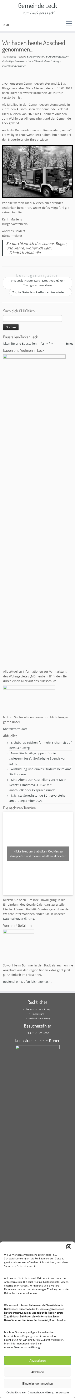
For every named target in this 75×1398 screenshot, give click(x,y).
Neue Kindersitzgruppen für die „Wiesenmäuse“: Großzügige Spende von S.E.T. (37, 758)
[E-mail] (8, 25)
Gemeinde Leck (37, 5)
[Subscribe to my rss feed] (4, 25)
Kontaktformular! (15, 729)
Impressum (62, 1392)
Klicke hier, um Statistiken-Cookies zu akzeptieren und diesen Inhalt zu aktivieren (38, 853)
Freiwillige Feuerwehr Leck (17, 61)
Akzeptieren (37, 1360)
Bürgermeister (35, 56)
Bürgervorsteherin (57, 56)
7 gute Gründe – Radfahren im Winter (40, 292)
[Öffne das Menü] (69, 24)
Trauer (22, 66)
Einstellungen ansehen (37, 1383)
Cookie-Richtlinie (16, 1392)
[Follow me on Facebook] (12, 25)
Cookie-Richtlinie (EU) (38, 1018)
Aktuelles (11, 56)
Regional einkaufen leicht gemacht (27, 982)
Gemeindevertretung (47, 61)
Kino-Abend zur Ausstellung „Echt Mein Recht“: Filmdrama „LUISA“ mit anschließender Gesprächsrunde (37, 785)
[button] (69, 1247)
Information (9, 66)
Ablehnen (37, 1372)
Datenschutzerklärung (27, 1347)
